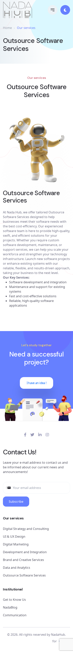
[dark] (65, 10)
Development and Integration (25, 552)
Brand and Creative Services (23, 560)
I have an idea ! (37, 383)
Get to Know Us (14, 599)
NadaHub (58, 634)
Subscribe (16, 501)
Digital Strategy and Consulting (26, 529)
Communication (14, 615)
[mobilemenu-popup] (52, 10)
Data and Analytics (16, 567)
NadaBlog (10, 607)
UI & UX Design (14, 536)
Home (7, 28)
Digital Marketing (16, 544)
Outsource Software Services (24, 575)
